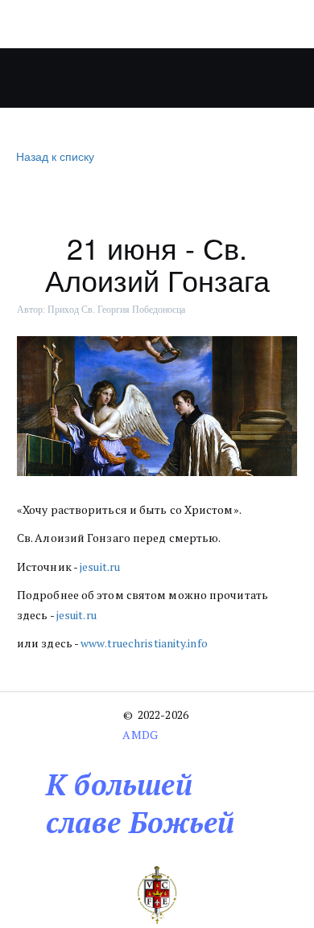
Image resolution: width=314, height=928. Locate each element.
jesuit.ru (100, 566)
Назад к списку (55, 156)
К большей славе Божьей (140, 803)
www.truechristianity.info (144, 643)
